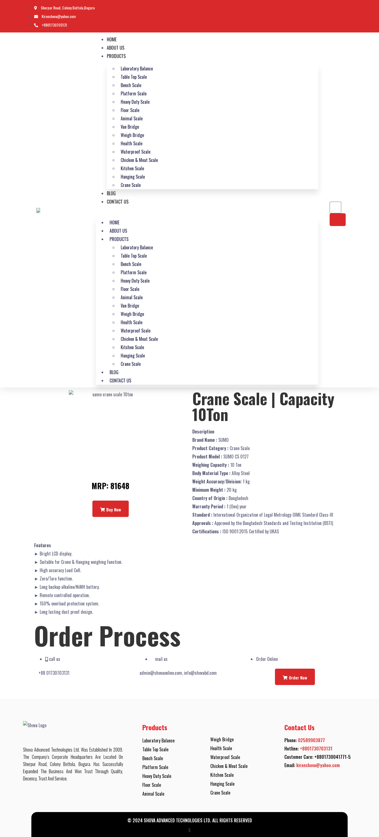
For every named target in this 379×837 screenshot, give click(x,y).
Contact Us (117, 201)
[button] (207, 210)
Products (116, 56)
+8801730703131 (316, 748)
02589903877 (311, 740)
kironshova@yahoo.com (318, 765)
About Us (115, 47)
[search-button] (338, 219)
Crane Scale (131, 185)
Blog (111, 193)
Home (112, 39)
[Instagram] (347, 16)
